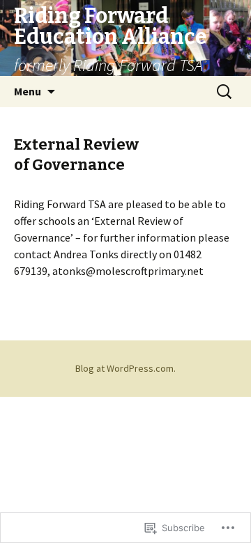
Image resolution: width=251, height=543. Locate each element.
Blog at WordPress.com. (125, 368)
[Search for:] (225, 92)
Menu (27, 91)
